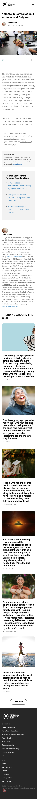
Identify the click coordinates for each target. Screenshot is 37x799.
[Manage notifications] (4, 790)
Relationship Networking (10, 749)
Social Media (6, 741)
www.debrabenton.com (10, 306)
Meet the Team (7, 767)
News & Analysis (8, 752)
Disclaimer (5, 774)
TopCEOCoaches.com (14, 257)
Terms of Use (6, 781)
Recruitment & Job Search (11, 731)
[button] (18, 702)
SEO (3, 756)
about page (12, 144)
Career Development (9, 727)
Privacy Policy (7, 778)
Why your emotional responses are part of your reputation (19, 197)
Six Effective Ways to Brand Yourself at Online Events (18, 209)
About (4, 764)
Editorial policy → (18, 164)
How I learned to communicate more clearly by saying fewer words (19, 186)
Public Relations (7, 738)
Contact (4, 771)
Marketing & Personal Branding (13, 734)
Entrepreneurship (8, 745)
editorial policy (26, 142)
